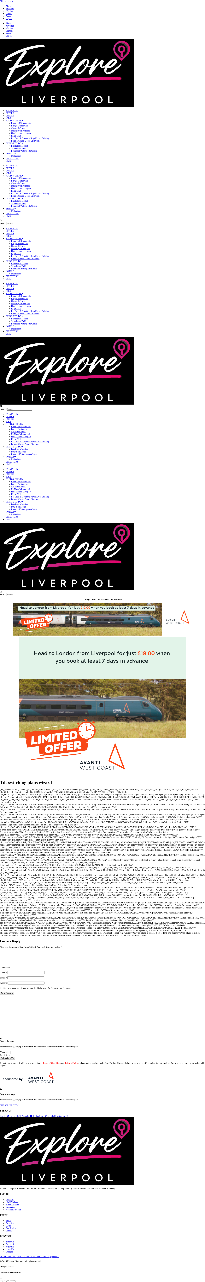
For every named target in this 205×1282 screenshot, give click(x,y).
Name (3, 972)
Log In (9, 18)
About (8, 6)
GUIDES (10, 115)
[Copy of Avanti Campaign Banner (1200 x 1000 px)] (102, 776)
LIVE (8, 161)
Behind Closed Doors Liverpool (25, 141)
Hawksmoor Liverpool (21, 133)
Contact (9, 13)
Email (3, 978)
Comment (5, 967)
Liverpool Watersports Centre (24, 151)
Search (3, 223)
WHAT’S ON (12, 110)
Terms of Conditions (52, 1063)
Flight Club (16, 136)
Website (3, 983)
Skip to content (6, 1)
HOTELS (10, 153)
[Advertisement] (102, 1016)
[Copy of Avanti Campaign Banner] (102, 635)
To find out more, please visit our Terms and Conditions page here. (29, 1256)
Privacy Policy (71, 1063)
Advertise (10, 8)
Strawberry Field (18, 148)
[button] (102, 221)
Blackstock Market (19, 146)
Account (9, 16)
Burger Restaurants (19, 126)
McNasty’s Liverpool (20, 131)
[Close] (1, 1278)
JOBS (8, 118)
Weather (9, 11)
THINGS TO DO (13, 143)
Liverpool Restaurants (21, 123)
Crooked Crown (18, 128)
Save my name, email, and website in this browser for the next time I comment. (38, 988)
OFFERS (10, 113)
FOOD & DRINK (14, 120)
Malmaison (16, 156)
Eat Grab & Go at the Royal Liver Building (30, 138)
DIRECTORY (12, 158)
